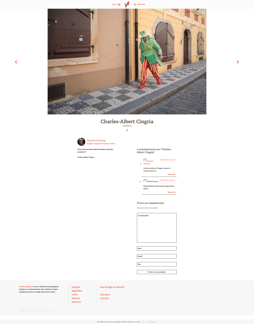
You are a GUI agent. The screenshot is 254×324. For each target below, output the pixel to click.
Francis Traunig (96, 140)
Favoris (106, 144)
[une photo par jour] (127, 4)
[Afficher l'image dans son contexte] (127, 130)
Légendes (98, 144)
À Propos (105, 294)
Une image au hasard (112, 287)
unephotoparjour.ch (26, 287)
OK (144, 322)
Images (90, 144)
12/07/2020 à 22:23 (167, 160)
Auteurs (76, 301)
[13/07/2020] (228, 62)
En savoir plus (152, 322)
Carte (112, 144)
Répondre (171, 174)
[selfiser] (25, 62)
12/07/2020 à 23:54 (167, 180)
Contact (104, 298)
